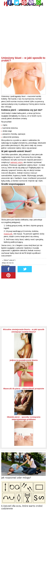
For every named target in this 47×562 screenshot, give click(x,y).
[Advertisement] (23, 32)
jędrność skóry (17, 162)
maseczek (8, 234)
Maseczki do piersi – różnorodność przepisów (23, 388)
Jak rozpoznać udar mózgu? (16, 477)
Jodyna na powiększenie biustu (24, 360)
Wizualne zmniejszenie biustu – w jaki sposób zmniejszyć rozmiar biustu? (23, 330)
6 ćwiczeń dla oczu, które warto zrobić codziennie (22, 507)
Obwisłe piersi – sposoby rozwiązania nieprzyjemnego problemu (23, 418)
